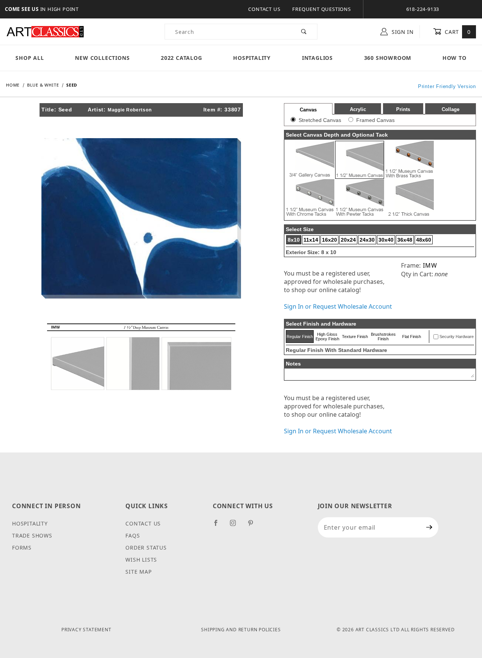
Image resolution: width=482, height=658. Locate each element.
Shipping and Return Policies (241, 629)
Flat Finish (411, 336)
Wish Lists (141, 559)
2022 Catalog (181, 57)
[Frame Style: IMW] (141, 356)
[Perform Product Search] (304, 31)
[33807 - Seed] (141, 217)
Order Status (146, 547)
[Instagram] (236, 526)
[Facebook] (219, 526)
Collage (450, 109)
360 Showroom (388, 57)
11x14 (311, 240)
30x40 (386, 240)
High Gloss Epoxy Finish (327, 336)
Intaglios (317, 57)
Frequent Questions (321, 9)
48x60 (423, 240)
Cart (457, 31)
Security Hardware (456, 336)
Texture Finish (355, 336)
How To (454, 57)
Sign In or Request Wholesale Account (338, 306)
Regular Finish (300, 336)
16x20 (329, 240)
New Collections (102, 57)
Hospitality (252, 57)
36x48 (404, 240)
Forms (22, 547)
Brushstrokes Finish (383, 336)
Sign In (402, 31)
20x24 (348, 240)
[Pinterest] (253, 526)
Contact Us (264, 9)
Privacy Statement (86, 629)
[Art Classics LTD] (45, 31)
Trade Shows (32, 535)
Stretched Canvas (320, 120)
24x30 (367, 240)
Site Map (138, 571)
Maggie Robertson (130, 110)
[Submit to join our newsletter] (429, 527)
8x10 (294, 240)
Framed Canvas (375, 120)
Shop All (29, 57)
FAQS (132, 535)
